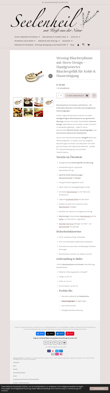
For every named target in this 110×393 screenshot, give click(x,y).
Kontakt (15, 369)
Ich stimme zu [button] (99, 388)
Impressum (16, 362)
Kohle (61, 219)
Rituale (78, 178)
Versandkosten (64, 88)
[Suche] (83, 44)
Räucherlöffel (64, 227)
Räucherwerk (64, 207)
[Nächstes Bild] (50, 76)
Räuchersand (72, 192)
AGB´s (14, 365)
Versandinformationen (19, 372)
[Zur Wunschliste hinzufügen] (94, 95)
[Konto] (78, 45)
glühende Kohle (72, 199)
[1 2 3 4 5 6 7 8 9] (59, 95)
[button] (18, 102)
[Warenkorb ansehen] (88, 45)
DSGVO (15, 376)
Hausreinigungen (66, 178)
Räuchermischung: (66, 224)
